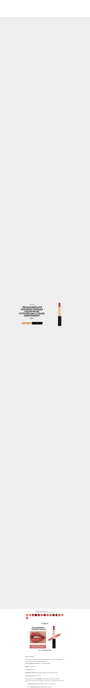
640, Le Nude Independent (42, 611)
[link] (32, 319)
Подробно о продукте (29, 656)
